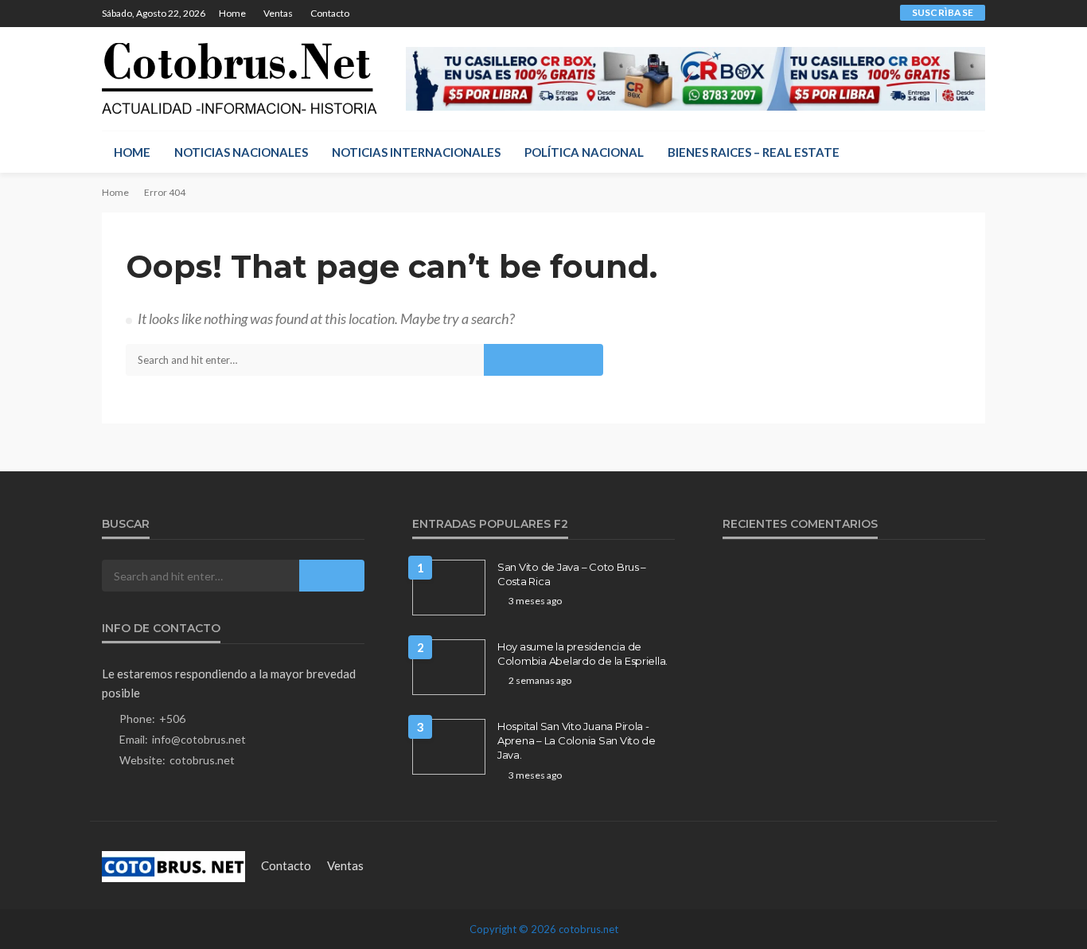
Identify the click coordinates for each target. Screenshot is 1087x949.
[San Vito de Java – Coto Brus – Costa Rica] (448, 587)
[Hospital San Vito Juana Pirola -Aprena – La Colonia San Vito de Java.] (448, 747)
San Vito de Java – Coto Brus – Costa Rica (571, 574)
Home (232, 13)
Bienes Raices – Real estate (754, 152)
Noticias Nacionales (241, 152)
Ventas (278, 13)
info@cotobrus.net (199, 739)
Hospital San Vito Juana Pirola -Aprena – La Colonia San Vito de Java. (576, 740)
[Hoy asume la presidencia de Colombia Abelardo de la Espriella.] (448, 667)
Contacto (329, 13)
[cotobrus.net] (239, 79)
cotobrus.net (202, 760)
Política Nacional (584, 152)
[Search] (971, 152)
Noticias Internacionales (416, 152)
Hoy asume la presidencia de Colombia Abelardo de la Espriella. (582, 653)
